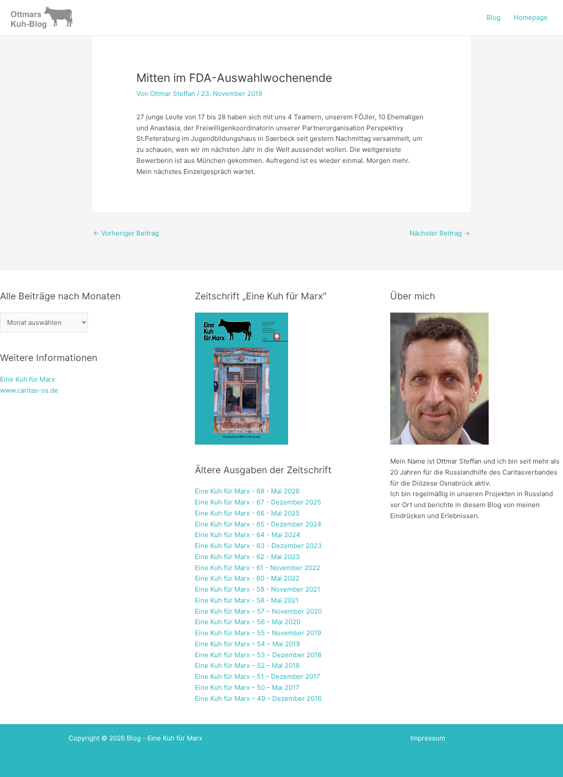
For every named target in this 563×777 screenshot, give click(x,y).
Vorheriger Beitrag (126, 233)
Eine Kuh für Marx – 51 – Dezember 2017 (257, 676)
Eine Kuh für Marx (27, 379)
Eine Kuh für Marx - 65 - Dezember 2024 (258, 524)
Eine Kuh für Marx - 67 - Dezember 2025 (258, 502)
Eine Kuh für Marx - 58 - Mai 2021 (247, 600)
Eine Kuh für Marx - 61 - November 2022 (257, 567)
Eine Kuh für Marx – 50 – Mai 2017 (247, 687)
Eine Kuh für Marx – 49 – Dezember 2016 (258, 698)
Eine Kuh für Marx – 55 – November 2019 (258, 633)
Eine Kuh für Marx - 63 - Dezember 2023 (258, 545)
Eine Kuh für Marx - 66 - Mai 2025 (247, 513)
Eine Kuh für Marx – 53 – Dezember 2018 (258, 655)
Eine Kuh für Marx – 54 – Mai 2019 (247, 644)
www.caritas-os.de (29, 390)
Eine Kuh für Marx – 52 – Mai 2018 (247, 665)
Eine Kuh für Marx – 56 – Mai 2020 (247, 622)
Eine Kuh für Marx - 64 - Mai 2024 (247, 534)
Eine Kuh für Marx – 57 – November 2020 (258, 611)
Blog (493, 17)
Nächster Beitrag (439, 233)
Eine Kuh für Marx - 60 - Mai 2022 (247, 578)
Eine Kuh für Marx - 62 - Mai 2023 (247, 556)
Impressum (427, 738)
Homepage (531, 17)
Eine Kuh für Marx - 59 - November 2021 (257, 589)
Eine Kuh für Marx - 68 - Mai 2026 (247, 491)
